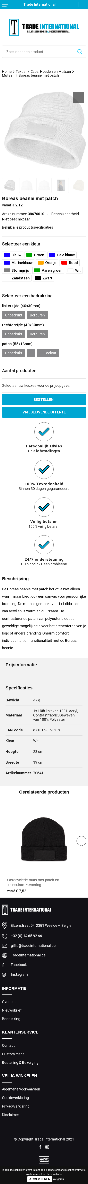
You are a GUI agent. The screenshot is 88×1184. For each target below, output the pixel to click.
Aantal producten (19, 370)
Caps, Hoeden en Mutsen (50, 72)
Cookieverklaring (15, 1098)
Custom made (13, 1054)
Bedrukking (11, 1019)
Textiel (21, 72)
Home (7, 72)
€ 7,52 (16, 891)
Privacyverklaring (15, 1106)
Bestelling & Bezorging (20, 1063)
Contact (8, 1045)
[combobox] (38, 52)
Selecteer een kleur (21, 243)
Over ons (9, 1002)
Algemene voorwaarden (21, 1089)
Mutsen (8, 75)
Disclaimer (10, 1115)
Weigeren (58, 1179)
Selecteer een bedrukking (27, 295)
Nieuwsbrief (12, 1010)
